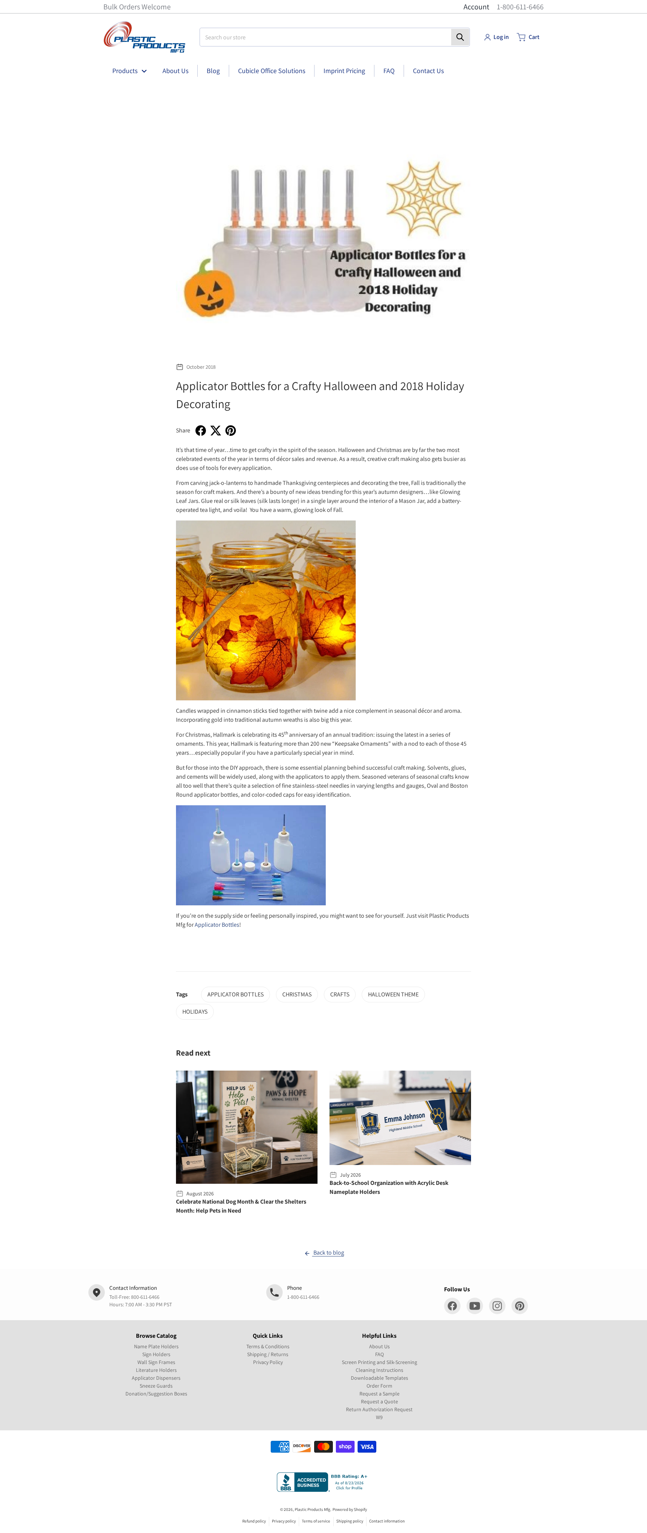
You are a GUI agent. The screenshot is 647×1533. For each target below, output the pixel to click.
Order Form (379, 1385)
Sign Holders (156, 1354)
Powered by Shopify (349, 1509)
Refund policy (254, 1521)
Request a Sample (379, 1393)
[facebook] (452, 1306)
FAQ (379, 1354)
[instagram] (497, 1306)
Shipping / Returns (267, 1354)
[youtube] (475, 1306)
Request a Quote (379, 1401)
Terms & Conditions (267, 1346)
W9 (379, 1417)
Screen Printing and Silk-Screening (379, 1362)
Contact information (387, 1521)
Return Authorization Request (379, 1409)
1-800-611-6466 (520, 6)
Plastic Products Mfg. (313, 1509)
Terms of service (316, 1521)
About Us (379, 1346)
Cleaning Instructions (379, 1370)
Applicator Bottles (217, 925)
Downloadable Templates (379, 1377)
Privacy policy (284, 1521)
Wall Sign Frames (156, 1362)
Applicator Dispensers (156, 1377)
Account (476, 7)
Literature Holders (156, 1370)
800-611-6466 (145, 1297)
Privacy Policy (268, 1362)
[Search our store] (460, 37)
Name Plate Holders (156, 1346)
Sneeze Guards (156, 1385)
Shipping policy (349, 1521)
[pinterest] (519, 1306)
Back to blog (328, 1252)
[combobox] (335, 37)
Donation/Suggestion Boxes (156, 1393)
